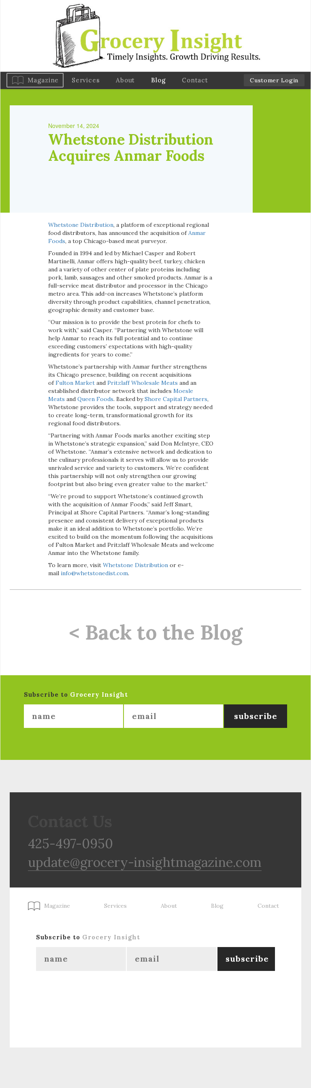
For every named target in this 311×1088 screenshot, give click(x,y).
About (125, 80)
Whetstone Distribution (80, 224)
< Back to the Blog (156, 632)
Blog (158, 80)
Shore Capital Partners (176, 399)
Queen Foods (95, 399)
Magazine (43, 80)
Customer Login (274, 80)
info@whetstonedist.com (94, 573)
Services (86, 80)
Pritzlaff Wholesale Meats (142, 382)
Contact (195, 80)
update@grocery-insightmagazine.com (145, 862)
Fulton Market (75, 382)
